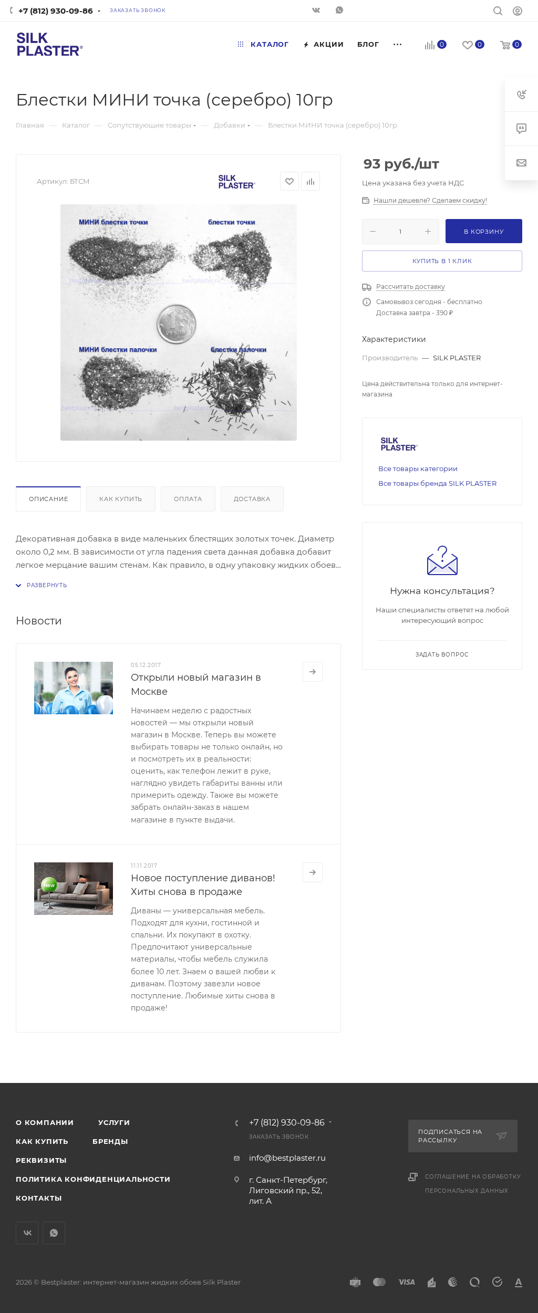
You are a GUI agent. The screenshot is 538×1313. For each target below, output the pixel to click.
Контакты (38, 1198)
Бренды (110, 1141)
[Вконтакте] (317, 11)
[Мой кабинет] (517, 12)
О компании (45, 1122)
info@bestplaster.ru (287, 1158)
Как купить (120, 499)
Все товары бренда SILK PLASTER (437, 483)
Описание (48, 499)
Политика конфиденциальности (93, 1179)
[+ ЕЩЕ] (398, 44)
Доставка (252, 499)
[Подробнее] (313, 672)
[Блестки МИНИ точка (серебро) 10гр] (178, 322)
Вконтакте (27, 1233)
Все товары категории (418, 468)
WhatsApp (340, 11)
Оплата (188, 499)
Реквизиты (41, 1160)
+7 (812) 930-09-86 (55, 11)
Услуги (114, 1122)
